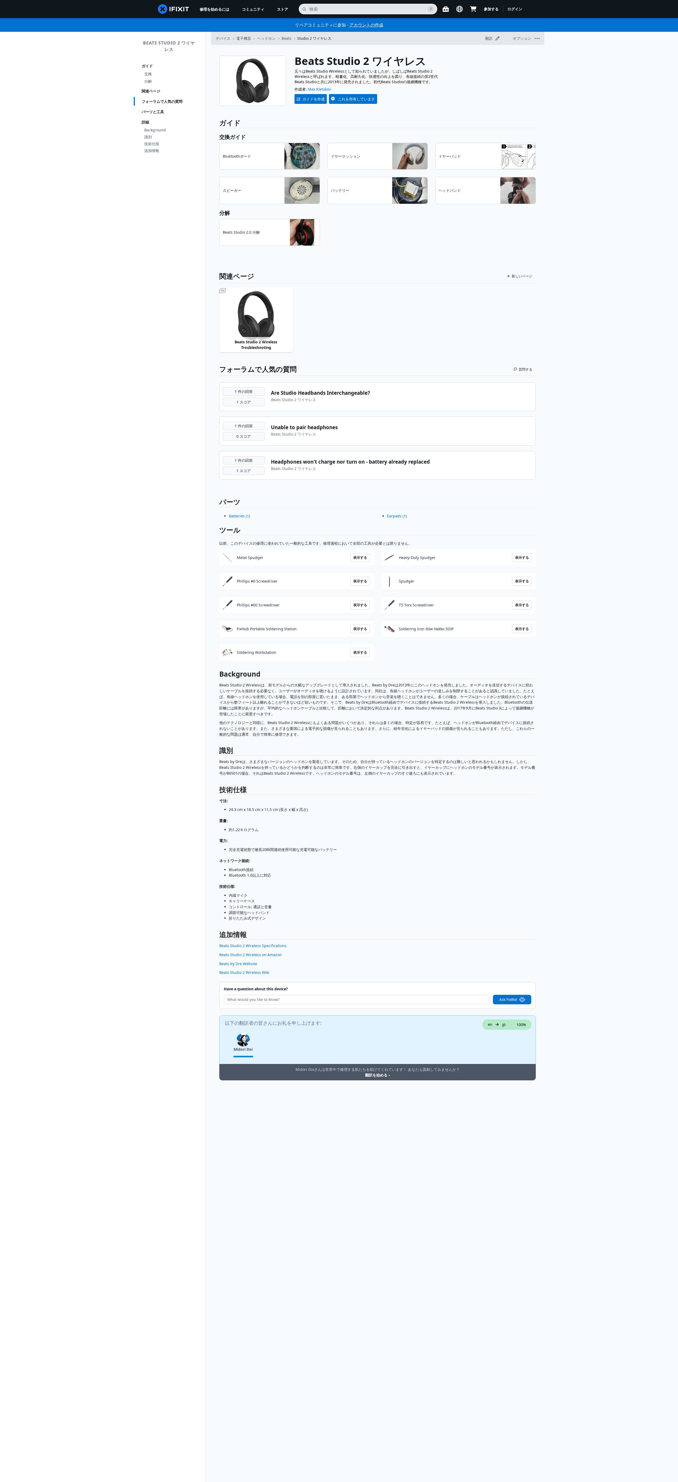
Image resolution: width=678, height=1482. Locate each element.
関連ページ (151, 91)
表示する (360, 557)
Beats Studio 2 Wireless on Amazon (250, 954)
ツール (229, 530)
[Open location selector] (459, 9)
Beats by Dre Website (238, 963)
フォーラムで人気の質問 (162, 101)
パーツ (229, 502)
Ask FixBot (508, 999)
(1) (239, 515)
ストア (282, 9)
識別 (148, 136)
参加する (491, 8)
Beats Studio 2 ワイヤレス (169, 46)
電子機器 (243, 38)
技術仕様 (151, 143)
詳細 (145, 122)
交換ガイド (232, 136)
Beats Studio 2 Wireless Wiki (244, 972)
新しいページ (522, 276)
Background (155, 129)
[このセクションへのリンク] (216, 675)
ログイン (514, 8)
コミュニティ (253, 9)
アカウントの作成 (366, 25)
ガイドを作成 (313, 98)
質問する (525, 369)
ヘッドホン (266, 38)
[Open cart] (473, 9)
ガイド (147, 65)
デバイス (223, 38)
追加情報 (151, 150)
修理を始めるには (214, 9)
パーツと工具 (153, 111)
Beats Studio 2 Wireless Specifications (253, 945)
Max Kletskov (319, 89)
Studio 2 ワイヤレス (314, 38)
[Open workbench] (445, 9)
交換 (148, 73)
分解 (148, 81)
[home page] (173, 9)
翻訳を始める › (377, 1074)
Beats (286, 38)
